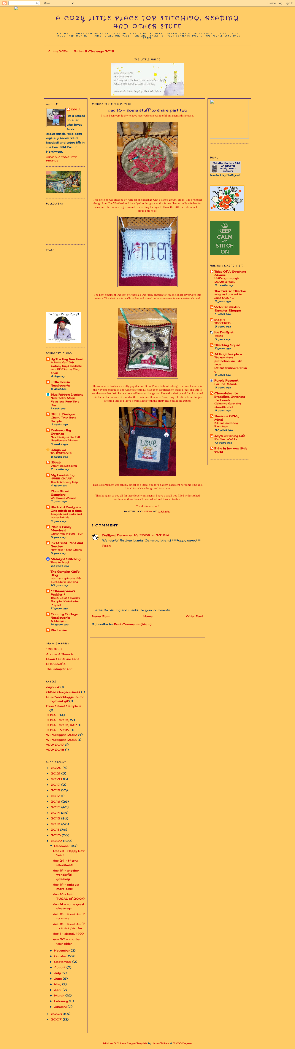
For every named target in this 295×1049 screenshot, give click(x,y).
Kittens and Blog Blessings (226, 424)
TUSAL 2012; (57, 720)
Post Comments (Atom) (132, 624)
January (61, 1006)
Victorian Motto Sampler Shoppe (227, 308)
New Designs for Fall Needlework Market (65, 438)
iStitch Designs (63, 414)
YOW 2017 (55, 744)
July (58, 973)
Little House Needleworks (60, 383)
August (60, 967)
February (61, 1001)
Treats (218, 335)
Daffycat (109, 535)
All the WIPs (58, 51)
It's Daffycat (223, 332)
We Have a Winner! (63, 498)
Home (147, 616)
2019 (56, 784)
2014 (56, 812)
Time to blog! (60, 562)
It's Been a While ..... (227, 439)
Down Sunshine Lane (62, 659)
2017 (56, 796)
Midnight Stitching (66, 559)
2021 (56, 773)
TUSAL (52, 715)
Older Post (194, 616)
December (62, 846)
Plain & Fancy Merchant (61, 528)
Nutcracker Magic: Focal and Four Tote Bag (65, 401)
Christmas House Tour (66, 533)
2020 (57, 779)
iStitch (56, 462)
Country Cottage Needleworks (64, 615)
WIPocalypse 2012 (61, 734)
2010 (56, 835)
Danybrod (58, 450)
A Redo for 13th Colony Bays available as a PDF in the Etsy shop (66, 367)
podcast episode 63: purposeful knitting (66, 580)
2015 (56, 807)
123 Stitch (54, 649)
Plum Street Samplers (60, 492)
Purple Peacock (226, 380)
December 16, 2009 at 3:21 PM (143, 535)
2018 (56, 790)
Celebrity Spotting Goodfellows (227, 405)
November (62, 950)
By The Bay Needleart (67, 359)
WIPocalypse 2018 (61, 739)
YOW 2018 (55, 749)
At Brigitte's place (228, 354)
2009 (57, 841)
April (58, 990)
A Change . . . (59, 621)
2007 (57, 1019)
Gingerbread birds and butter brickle (66, 515)
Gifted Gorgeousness (63, 692)
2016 (56, 801)
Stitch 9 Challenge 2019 (94, 51)
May (58, 984)
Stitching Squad (227, 345)
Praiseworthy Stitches (61, 431)
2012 (56, 824)
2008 (57, 1013)
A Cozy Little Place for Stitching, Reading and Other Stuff (147, 22)
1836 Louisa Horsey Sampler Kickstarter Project (65, 601)
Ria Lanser (59, 630)
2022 (57, 768)
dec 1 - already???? (68, 933)
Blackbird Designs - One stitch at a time (66, 508)
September (63, 961)
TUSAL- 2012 (58, 730)
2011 (55, 829)
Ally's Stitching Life (229, 435)
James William (160, 1043)
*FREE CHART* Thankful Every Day (64, 480)
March (59, 995)
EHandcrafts (55, 664)
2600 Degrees (182, 1043)
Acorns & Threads (59, 654)
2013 (56, 818)
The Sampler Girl (59, 669)
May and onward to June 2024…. (228, 296)
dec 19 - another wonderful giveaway (66, 875)
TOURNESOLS (61, 453)
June (58, 978)
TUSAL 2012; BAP (61, 725)
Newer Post (101, 616)
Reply (106, 545)
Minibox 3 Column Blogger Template (125, 1043)
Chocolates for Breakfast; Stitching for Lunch (229, 396)
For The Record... (225, 383)
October (61, 956)
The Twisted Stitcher (230, 291)
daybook (52, 687)
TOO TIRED (222, 323)
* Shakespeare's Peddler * (63, 592)
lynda (76, 109)
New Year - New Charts (66, 549)
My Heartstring (63, 475)
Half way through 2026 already (226, 280)
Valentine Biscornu (64, 465)
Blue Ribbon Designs (67, 394)
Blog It (219, 319)
